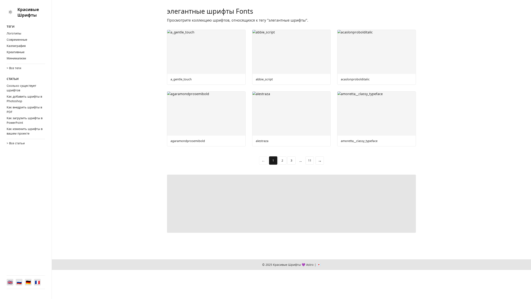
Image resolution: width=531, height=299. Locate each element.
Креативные (15, 52)
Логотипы (14, 33)
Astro (310, 265)
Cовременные (17, 40)
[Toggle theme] (10, 12)
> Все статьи (16, 143)
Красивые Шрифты (28, 12)
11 (309, 160)
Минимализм (16, 58)
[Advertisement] (291, 204)
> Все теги (14, 68)
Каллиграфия (16, 46)
